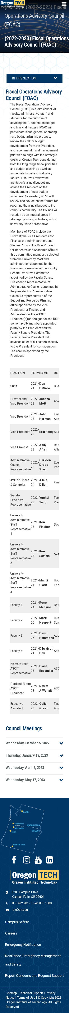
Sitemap (11, 993)
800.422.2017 (21, 903)
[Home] (35, 877)
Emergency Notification (23, 945)
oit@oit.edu (20, 910)
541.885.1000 (42, 903)
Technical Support (31, 993)
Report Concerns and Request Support (34, 976)
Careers (11, 933)
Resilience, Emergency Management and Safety (33, 960)
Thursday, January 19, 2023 (27, 755)
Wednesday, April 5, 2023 (25, 767)
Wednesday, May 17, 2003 (25, 779)
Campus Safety (17, 922)
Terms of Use (26, 997)
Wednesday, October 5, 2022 (27, 743)
